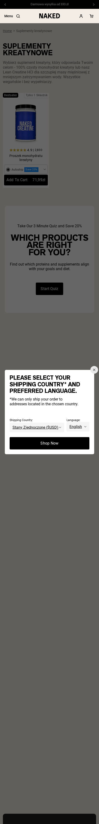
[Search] (18, 16)
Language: (73, 420)
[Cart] (91, 16)
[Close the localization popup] (94, 370)
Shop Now (49, 443)
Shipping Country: (21, 420)
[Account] (81, 16)
